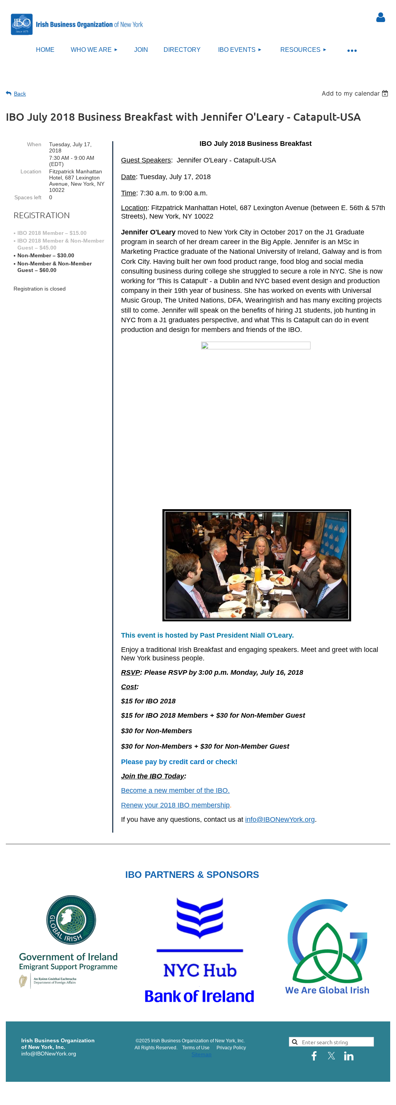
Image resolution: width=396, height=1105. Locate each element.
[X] (331, 1055)
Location (30, 171)
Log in (381, 17)
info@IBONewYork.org (280, 819)
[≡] (351, 50)
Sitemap (201, 1054)
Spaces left (27, 197)
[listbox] (356, 93)
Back (20, 94)
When (34, 144)
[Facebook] (314, 1055)
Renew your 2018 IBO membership (175, 805)
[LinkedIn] (348, 1055)
